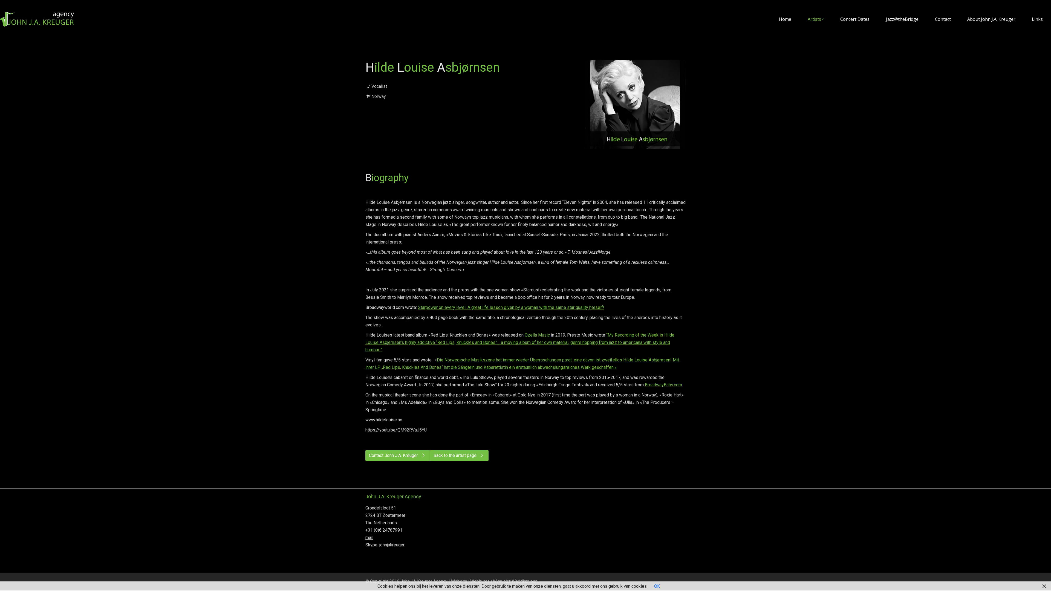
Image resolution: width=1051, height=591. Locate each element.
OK (657, 586)
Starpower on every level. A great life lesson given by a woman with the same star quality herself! (511, 307)
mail (369, 537)
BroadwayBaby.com (663, 384)
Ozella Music (537, 335)
